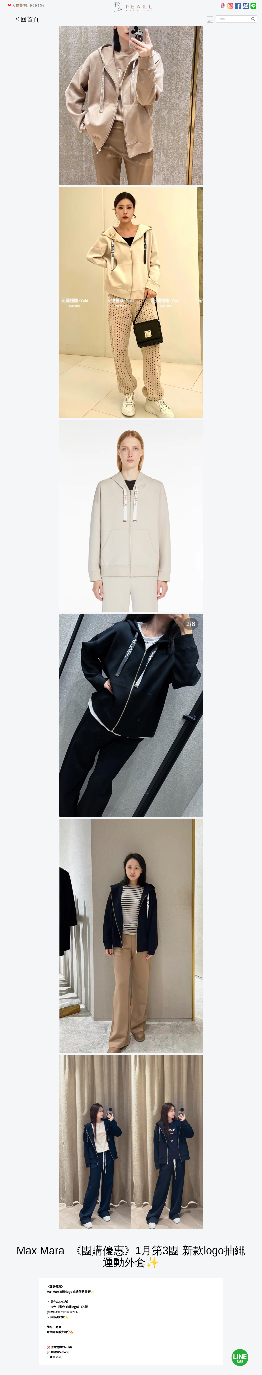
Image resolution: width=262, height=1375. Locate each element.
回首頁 (27, 19)
